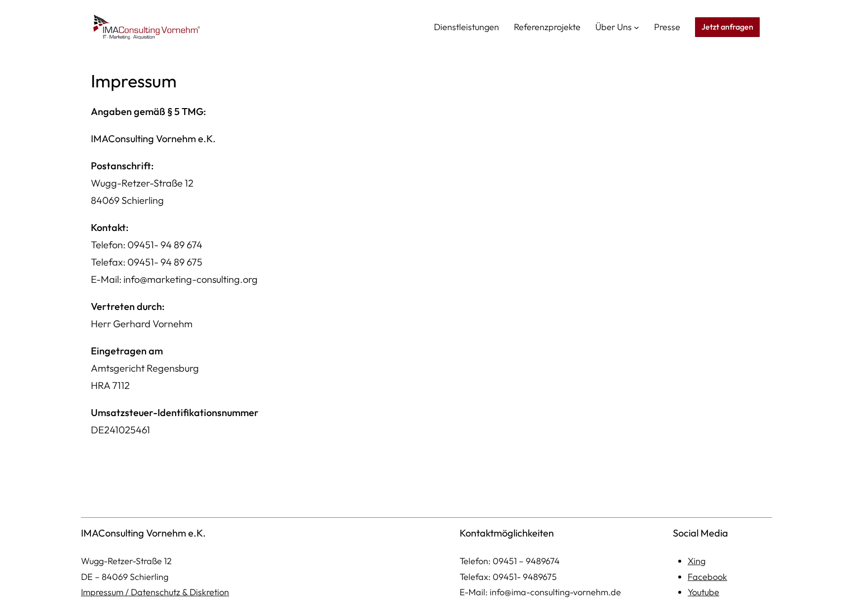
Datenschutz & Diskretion (180, 592)
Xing (696, 561)
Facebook (707, 576)
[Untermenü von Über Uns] (636, 27)
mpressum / (107, 592)
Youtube (703, 592)
